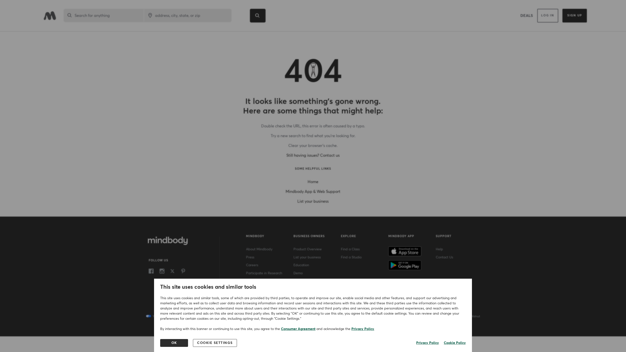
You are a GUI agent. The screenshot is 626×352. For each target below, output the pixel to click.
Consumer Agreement (298, 329)
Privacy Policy (362, 329)
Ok (174, 343)
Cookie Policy (455, 343)
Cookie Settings (215, 343)
